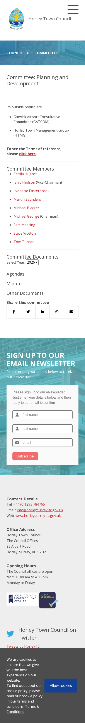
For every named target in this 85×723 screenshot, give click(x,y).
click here (27, 153)
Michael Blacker (26, 207)
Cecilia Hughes (25, 173)
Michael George (26, 216)
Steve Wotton (25, 233)
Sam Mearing (24, 224)
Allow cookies (61, 685)
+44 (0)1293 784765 (29, 504)
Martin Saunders (27, 199)
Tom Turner (24, 241)
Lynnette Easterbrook (31, 190)
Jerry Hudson (24, 182)
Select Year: (16, 262)
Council (15, 53)
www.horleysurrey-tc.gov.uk (38, 515)
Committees (46, 53)
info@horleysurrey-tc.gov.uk (40, 510)
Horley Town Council (50, 19)
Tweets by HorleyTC (23, 646)
